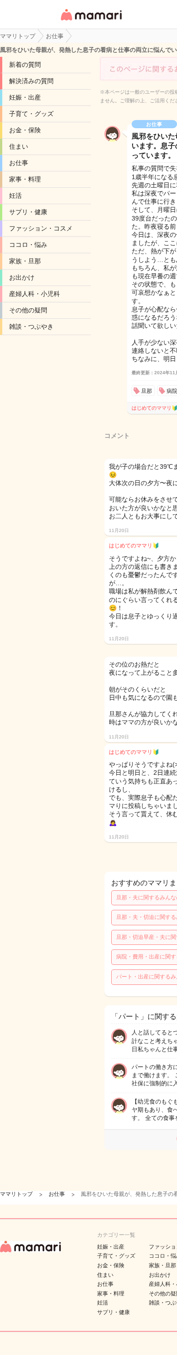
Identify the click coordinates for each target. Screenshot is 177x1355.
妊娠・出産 (25, 97)
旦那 (146, 391)
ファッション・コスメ (41, 228)
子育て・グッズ (31, 113)
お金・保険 (25, 130)
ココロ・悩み (28, 244)
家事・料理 (25, 179)
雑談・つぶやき (31, 326)
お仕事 (18, 162)
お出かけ (21, 277)
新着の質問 (25, 64)
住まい (18, 146)
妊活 (15, 195)
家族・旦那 (25, 261)
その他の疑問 (28, 310)
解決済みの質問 (31, 81)
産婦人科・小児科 (34, 293)
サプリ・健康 (28, 212)
